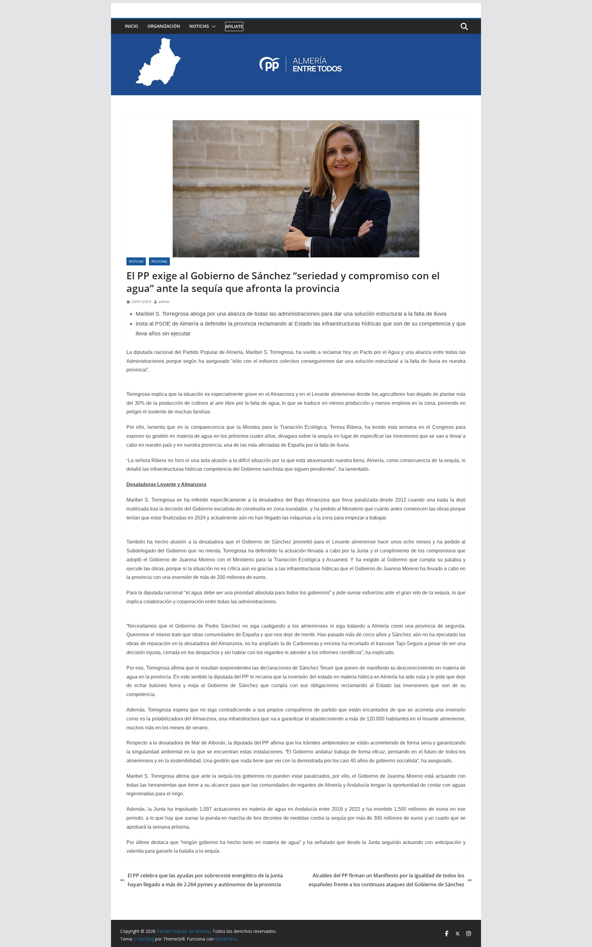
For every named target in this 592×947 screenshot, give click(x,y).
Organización (163, 26)
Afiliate (234, 26)
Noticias (199, 26)
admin (164, 301)
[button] (212, 26)
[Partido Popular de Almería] (296, 38)
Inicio (131, 26)
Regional (159, 261)
